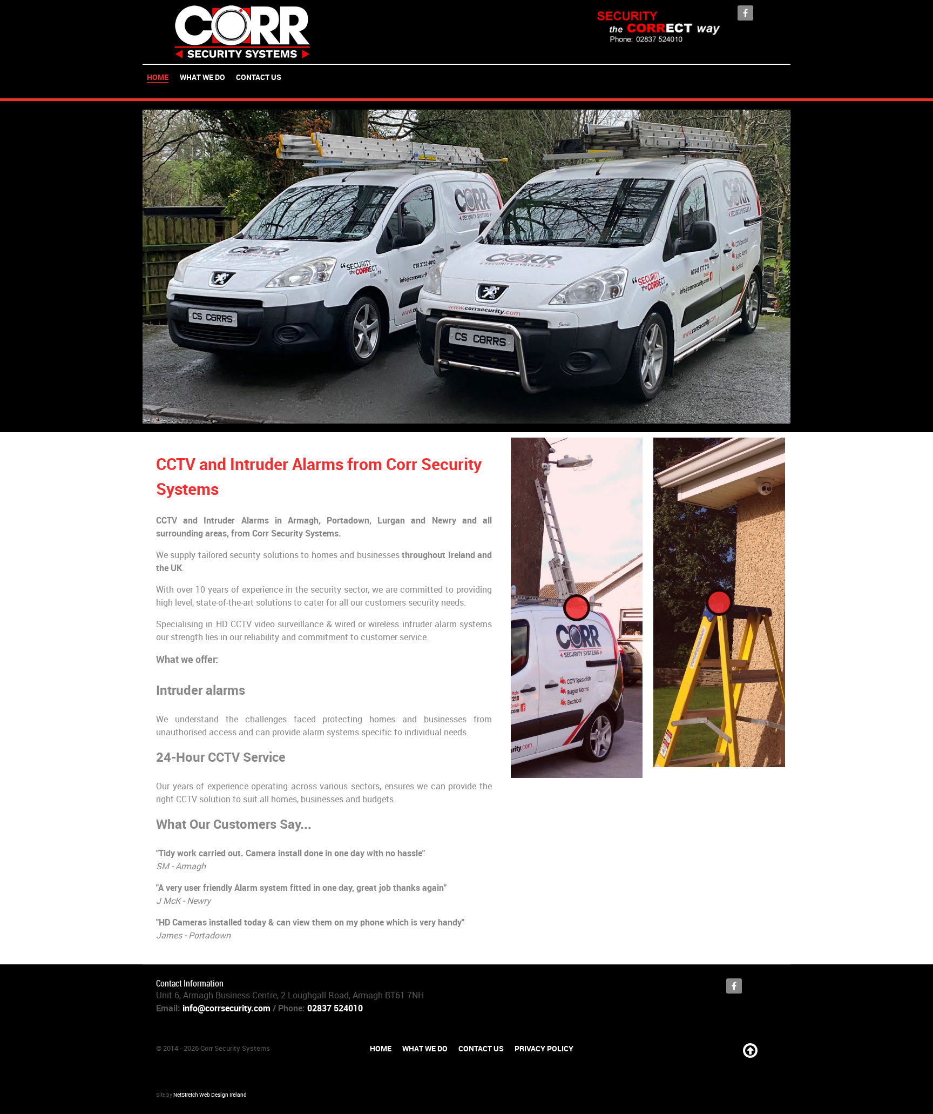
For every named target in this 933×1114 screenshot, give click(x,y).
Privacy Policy (544, 1048)
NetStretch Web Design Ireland (210, 1095)
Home (380, 1048)
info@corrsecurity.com (226, 1008)
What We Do (425, 1048)
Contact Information (190, 983)
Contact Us (481, 1048)
